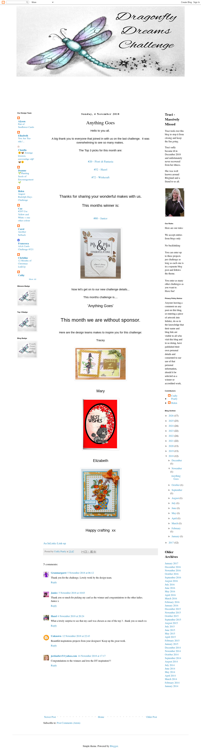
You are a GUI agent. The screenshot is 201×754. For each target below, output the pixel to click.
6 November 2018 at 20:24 (71, 616)
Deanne (22, 170)
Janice (54, 592)
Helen (21, 191)
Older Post (151, 716)
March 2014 (171, 679)
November (177, 468)
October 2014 (172, 654)
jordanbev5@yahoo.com (64, 656)
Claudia (22, 150)
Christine (23, 258)
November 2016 (173, 570)
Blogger (114, 746)
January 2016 (171, 605)
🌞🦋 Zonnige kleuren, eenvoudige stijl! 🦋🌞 (26, 157)
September (177, 490)
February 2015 (172, 640)
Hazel (54, 616)
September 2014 (173, 658)
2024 (171, 425)
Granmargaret (58, 572)
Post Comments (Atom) (68, 722)
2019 (171, 451)
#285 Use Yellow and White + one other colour (24, 216)
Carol (21, 229)
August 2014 (171, 661)
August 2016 (171, 580)
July (174, 503)
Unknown (56, 636)
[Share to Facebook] (91, 551)
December (177, 460)
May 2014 (170, 672)
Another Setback (22, 233)
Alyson (21, 121)
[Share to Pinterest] (94, 551)
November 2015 (173, 612)
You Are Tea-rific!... (24, 140)
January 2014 (171, 686)
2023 (171, 430)
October (176, 484)
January (176, 536)
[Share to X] (88, 551)
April (174, 518)
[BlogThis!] (85, 551)
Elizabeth (23, 135)
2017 (171, 542)
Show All (32, 279)
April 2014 (170, 675)
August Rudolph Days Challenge (25, 197)
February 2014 (172, 682)
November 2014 (173, 651)
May (174, 513)
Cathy (21, 275)
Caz (20, 208)
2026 (171, 415)
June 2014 (170, 668)
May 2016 (170, 591)
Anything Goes (176, 477)
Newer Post (50, 716)
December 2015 (173, 608)
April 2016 (170, 595)
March (175, 523)
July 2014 (170, 665)
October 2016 (172, 573)
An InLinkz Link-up (54, 543)
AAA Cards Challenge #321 (26, 247)
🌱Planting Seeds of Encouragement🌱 (25, 178)
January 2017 (171, 563)
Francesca (23, 243)
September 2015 (173, 619)
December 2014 (173, 647)
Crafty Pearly (174, 397)
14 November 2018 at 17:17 (92, 655)
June (174, 508)
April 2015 (170, 636)
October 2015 (172, 616)
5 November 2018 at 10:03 (72, 592)
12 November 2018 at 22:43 (76, 636)
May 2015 (170, 633)
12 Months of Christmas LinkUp (24, 263)
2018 (171, 456)
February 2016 (172, 602)
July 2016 (170, 584)
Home (101, 716)
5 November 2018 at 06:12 (80, 572)
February (176, 528)
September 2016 (173, 577)
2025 (171, 420)
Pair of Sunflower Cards (26, 125)
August (175, 498)
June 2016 (170, 587)
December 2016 (173, 567)
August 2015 (171, 623)
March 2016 (171, 598)
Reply (54, 582)
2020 (171, 446)
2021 (171, 440)
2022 (171, 435)
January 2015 (171, 644)
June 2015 (170, 630)
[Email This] (82, 551)
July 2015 (170, 626)
